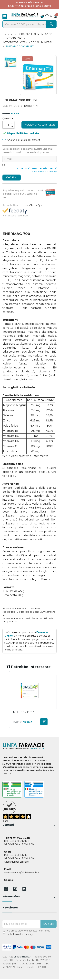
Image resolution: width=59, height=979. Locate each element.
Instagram (15, 890)
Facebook (6, 889)
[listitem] (29, 699)
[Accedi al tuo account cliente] (51, 15)
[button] (5, 699)
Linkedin (24, 890)
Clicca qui (35, 205)
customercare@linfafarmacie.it (21, 872)
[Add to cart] (44, 721)
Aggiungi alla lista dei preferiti (23, 139)
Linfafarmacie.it (22, 956)
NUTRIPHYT (31, 105)
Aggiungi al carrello (40, 124)
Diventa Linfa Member (29, 2)
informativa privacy (22, 934)
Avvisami (11, 177)
